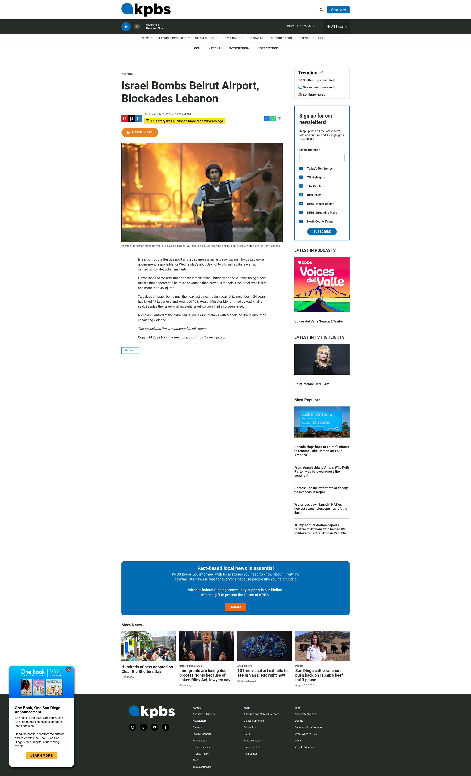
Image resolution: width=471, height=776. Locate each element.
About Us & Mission (204, 714)
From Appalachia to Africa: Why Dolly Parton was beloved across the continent (322, 471)
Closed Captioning (254, 720)
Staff (196, 760)
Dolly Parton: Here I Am (311, 384)
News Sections (268, 48)
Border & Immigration (190, 665)
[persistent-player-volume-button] (137, 27)
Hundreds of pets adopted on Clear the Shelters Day (147, 669)
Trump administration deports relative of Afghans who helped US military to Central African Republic (320, 529)
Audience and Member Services (261, 714)
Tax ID (298, 740)
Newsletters (199, 720)
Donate (235, 607)
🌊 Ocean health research (316, 87)
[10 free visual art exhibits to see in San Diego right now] (264, 646)
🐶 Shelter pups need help (317, 80)
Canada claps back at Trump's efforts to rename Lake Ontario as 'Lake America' (321, 451)
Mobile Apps (200, 740)
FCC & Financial (202, 733)
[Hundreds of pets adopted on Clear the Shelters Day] (148, 646)
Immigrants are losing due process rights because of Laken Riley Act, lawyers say (204, 675)
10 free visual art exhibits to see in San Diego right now (262, 673)
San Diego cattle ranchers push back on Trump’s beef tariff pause (319, 675)
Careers (197, 727)
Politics (299, 665)
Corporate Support (305, 714)
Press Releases (201, 747)
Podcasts (256, 38)
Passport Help (252, 747)
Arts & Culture (205, 38)
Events (305, 38)
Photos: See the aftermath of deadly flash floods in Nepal (321, 490)
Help (321, 38)
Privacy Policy (201, 753)
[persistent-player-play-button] (126, 26)
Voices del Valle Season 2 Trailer (318, 321)
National (215, 48)
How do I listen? (253, 740)
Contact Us (250, 727)
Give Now (338, 9)
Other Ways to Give (306, 733)
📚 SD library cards (311, 94)
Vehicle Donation (304, 747)
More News (131, 625)
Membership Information (309, 727)
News (146, 38)
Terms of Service (202, 767)
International (239, 48)
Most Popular (306, 400)
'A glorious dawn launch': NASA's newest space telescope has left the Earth (320, 509)
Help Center (250, 753)
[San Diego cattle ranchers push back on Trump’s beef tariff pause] (322, 646)
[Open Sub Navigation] (152, 38)
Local (197, 48)
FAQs (247, 733)
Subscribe (322, 232)
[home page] (146, 10)
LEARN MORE (41, 755)
